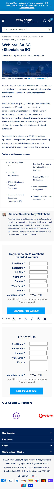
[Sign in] (44, 20)
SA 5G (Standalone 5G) (38, 78)
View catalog (3, 20)
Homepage (6, 36)
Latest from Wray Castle (33, 36)
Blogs (17, 36)
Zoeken (49, 29)
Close (51, 5)
